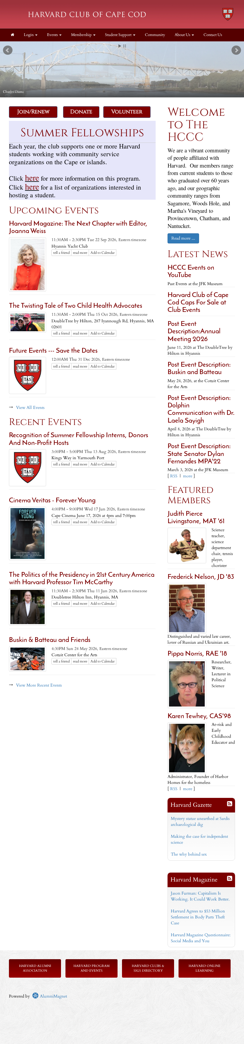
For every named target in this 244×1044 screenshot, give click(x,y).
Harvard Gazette (191, 805)
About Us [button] (183, 34)
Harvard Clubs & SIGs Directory (148, 968)
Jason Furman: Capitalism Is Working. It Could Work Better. (200, 896)
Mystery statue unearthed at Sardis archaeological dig (200, 821)
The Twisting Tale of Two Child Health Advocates (75, 306)
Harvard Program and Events (91, 968)
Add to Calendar (102, 252)
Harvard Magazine (194, 880)
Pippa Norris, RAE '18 (197, 654)
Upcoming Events (54, 210)
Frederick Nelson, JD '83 (201, 577)
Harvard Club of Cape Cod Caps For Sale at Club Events (198, 303)
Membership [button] (82, 34)
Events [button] (53, 34)
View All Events (30, 407)
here (32, 177)
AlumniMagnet (53, 996)
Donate (81, 111)
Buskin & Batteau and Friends (49, 640)
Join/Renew (33, 111)
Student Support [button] (118, 34)
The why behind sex (189, 854)
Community (155, 34)
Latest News (198, 254)
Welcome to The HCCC (196, 125)
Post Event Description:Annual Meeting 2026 (194, 332)
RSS (173, 476)
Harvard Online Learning (204, 968)
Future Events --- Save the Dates (53, 351)
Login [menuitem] (29, 34)
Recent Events (45, 422)
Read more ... (183, 238)
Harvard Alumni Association (35, 968)
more (187, 476)
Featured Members (190, 495)
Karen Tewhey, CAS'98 (199, 716)
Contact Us (213, 34)
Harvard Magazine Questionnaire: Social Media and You (201, 938)
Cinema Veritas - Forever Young (52, 500)
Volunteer (126, 111)
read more (80, 252)
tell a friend (61, 252)
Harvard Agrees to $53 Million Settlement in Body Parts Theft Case (198, 917)
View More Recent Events (39, 685)
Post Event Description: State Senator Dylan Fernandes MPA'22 (199, 454)
